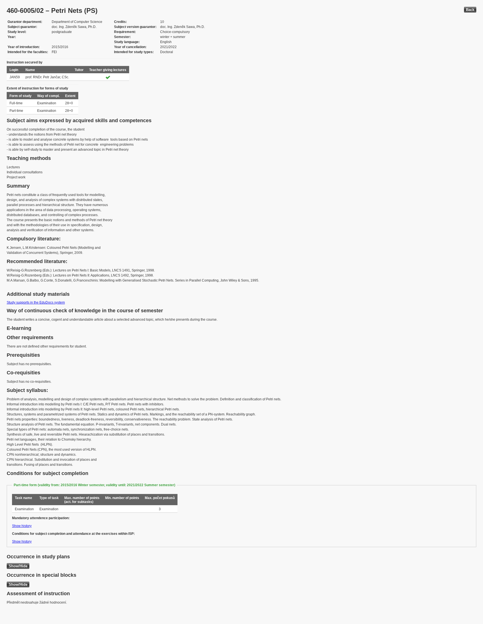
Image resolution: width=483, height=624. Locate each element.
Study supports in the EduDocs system (36, 302)
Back (470, 10)
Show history (22, 526)
